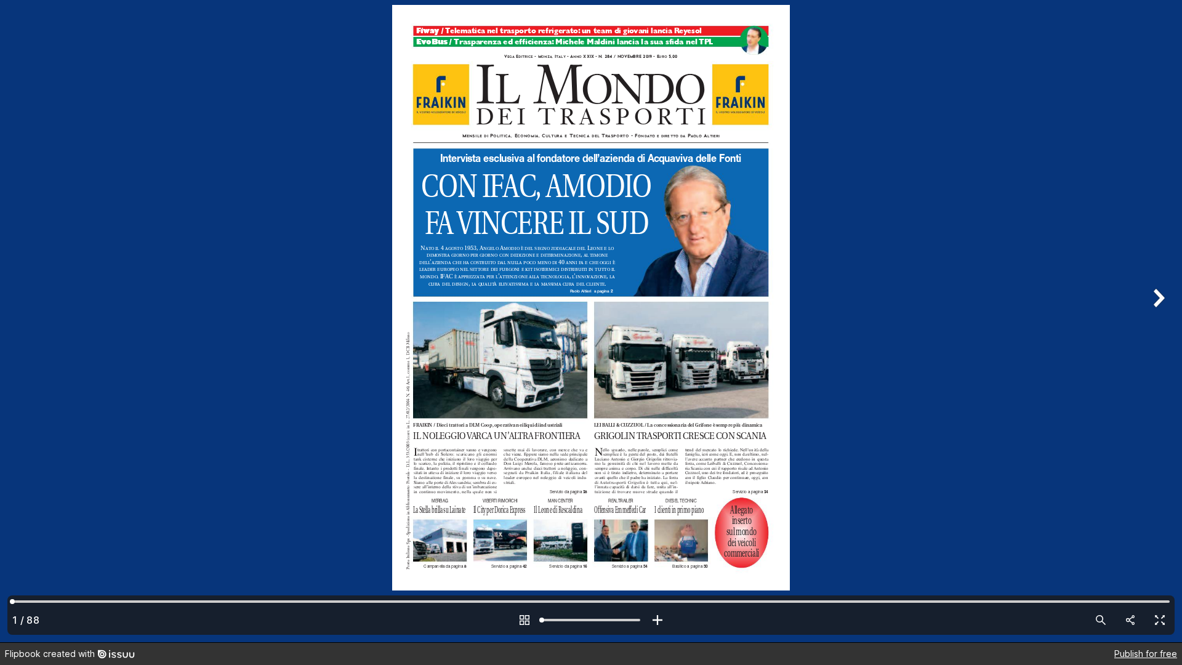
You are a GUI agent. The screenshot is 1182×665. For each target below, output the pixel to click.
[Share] (1130, 620)
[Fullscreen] (1160, 620)
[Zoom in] (657, 620)
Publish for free (1145, 653)
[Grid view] (524, 620)
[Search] (1100, 620)
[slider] (591, 620)
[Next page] (1157, 321)
